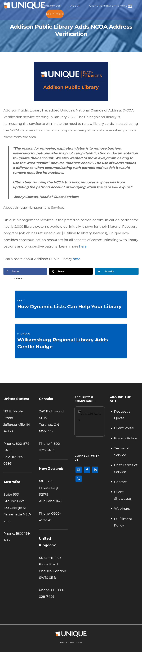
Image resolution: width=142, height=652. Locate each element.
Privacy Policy (125, 438)
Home (43, 5)
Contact (120, 482)
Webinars (122, 508)
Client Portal (98, 5)
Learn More (55, 13)
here (83, 246)
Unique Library (68, 642)
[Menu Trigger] (130, 5)
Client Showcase (120, 5)
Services (54, 5)
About (74, 5)
